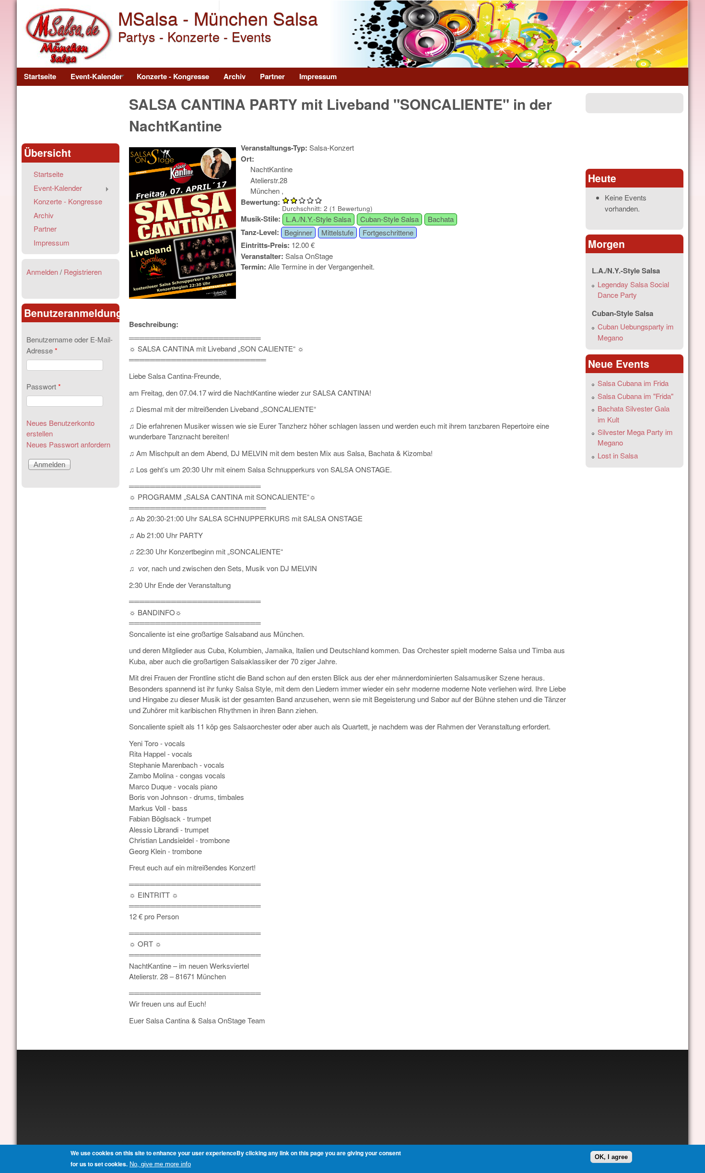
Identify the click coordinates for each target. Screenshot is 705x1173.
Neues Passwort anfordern (68, 444)
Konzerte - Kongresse (173, 76)
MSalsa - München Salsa (218, 18)
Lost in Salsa (618, 455)
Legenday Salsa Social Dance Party (633, 289)
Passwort (43, 386)
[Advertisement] (70, 114)
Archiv (234, 76)
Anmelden (42, 272)
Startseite (40, 76)
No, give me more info (160, 1164)
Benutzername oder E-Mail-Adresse (69, 344)
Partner (272, 76)
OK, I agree (611, 1157)
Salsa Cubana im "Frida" (635, 396)
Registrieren (83, 272)
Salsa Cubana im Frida (633, 383)
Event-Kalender (92, 78)
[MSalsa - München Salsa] (67, 64)
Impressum (318, 76)
